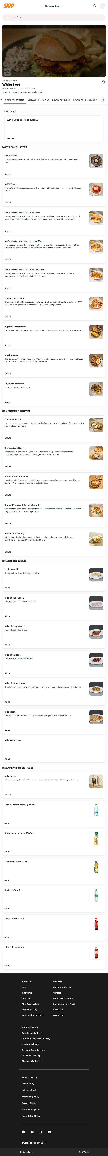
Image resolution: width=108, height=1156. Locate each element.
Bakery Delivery (30, 1027)
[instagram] (41, 1134)
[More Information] (103, 82)
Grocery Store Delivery (33, 1049)
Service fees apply (10, 92)
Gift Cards (27, 992)
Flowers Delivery (30, 1044)
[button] (14, 100)
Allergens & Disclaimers (31, 92)
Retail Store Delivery (32, 1033)
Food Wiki (58, 1009)
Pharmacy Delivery (31, 1061)
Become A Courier (62, 987)
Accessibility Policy (30, 1096)
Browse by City (29, 1009)
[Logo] (9, 5)
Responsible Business (32, 1015)
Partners (57, 981)
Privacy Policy (28, 1083)
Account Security (29, 1103)
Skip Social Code (29, 1090)
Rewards (26, 998)
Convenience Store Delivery (36, 1038)
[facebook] (33, 1134)
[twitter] (24, 1134)
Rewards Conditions (31, 1116)
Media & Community (63, 998)
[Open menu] (102, 6)
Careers (57, 992)
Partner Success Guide (64, 1004)
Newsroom (58, 1015)
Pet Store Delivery (31, 1055)
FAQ (24, 987)
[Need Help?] (94, 6)
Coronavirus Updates (31, 1109)
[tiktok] (50, 1134)
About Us (26, 981)
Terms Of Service (29, 1077)
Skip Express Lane (31, 1004)
